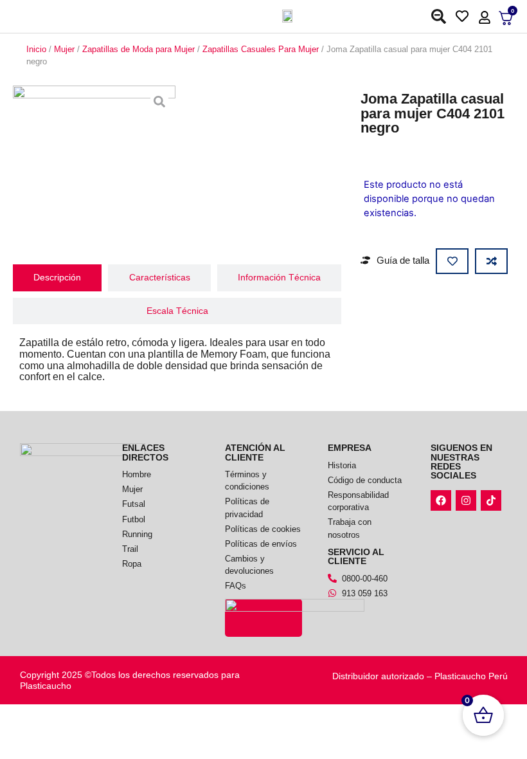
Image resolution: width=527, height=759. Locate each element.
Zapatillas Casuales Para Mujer (260, 49)
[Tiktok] (491, 500)
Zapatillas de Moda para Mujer (138, 49)
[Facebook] (441, 500)
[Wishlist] (465, 15)
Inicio (36, 49)
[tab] (57, 277)
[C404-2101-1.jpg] (94, 167)
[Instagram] (466, 500)
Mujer (64, 49)
